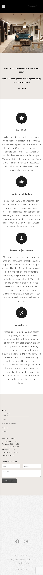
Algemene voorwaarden (21, 559)
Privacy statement (21, 563)
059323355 (5, 432)
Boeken (33, 6)
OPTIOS (25, 569)
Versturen (9, 481)
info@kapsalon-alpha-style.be (10, 423)
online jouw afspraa (25, 78)
